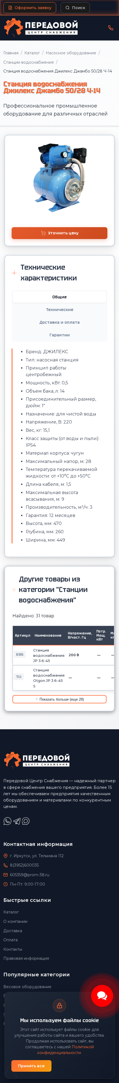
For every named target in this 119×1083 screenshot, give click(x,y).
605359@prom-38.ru (29, 874)
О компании (15, 921)
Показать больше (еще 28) (61, 699)
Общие (59, 296)
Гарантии (60, 335)
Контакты (12, 949)
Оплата (10, 939)
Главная (11, 52)
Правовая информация (26, 958)
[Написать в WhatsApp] (8, 823)
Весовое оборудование (27, 986)
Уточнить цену (63, 233)
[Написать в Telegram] (17, 823)
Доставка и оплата (59, 322)
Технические (59, 309)
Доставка (12, 930)
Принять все (31, 1065)
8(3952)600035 (24, 865)
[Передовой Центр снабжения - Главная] (41, 28)
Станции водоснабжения (28, 62)
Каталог (32, 52)
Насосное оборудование (71, 52)
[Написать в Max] (26, 823)
